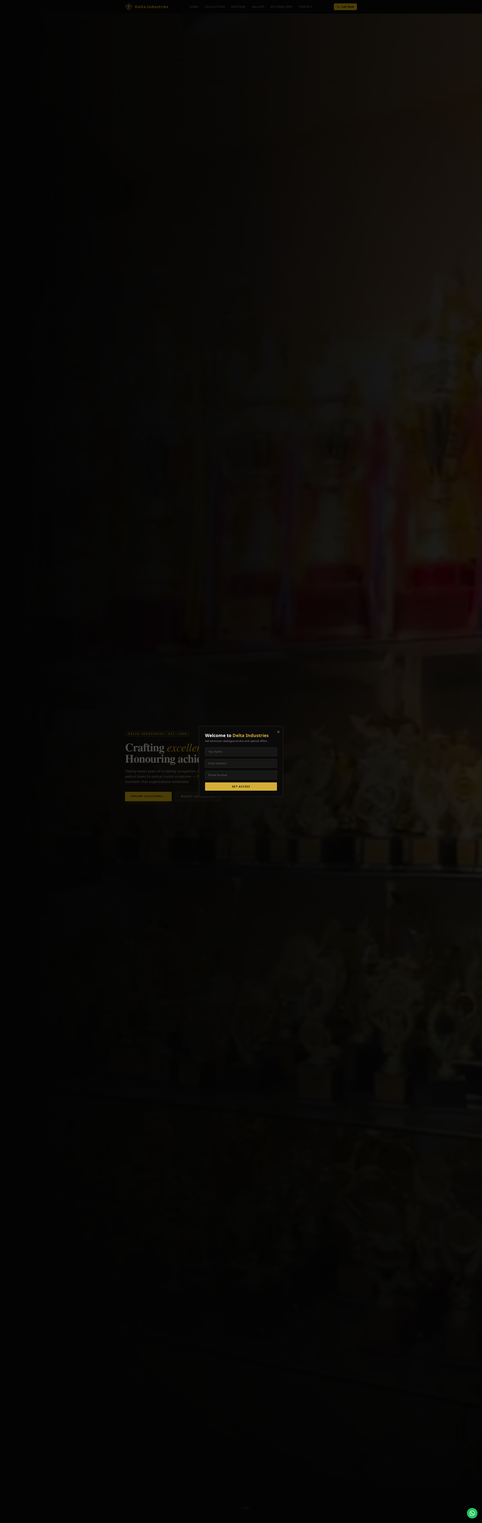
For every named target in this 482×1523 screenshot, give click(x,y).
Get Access (241, 786)
